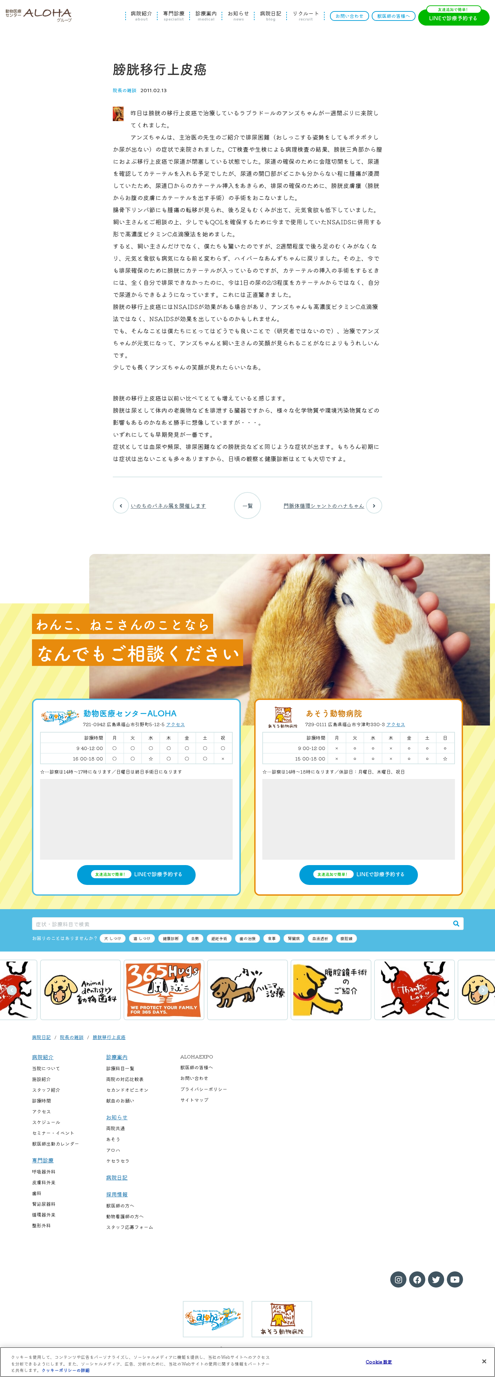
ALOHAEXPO (196, 1056)
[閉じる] (484, 1361)
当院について (46, 1068)
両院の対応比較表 (125, 1079)
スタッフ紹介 (46, 1089)
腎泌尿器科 (44, 1203)
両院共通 (115, 1128)
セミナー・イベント (53, 1132)
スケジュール (46, 1122)
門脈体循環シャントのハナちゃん (324, 505)
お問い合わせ (349, 15)
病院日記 (271, 16)
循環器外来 (44, 1214)
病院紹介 (141, 16)
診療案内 (206, 16)
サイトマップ (194, 1099)
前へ (12, 990)
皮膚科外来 (44, 1182)
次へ (483, 990)
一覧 (247, 505)
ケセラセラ (118, 1160)
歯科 (36, 1193)
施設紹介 (41, 1079)
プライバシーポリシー (203, 1089)
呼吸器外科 (44, 1171)
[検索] (456, 923)
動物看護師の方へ (125, 1216)
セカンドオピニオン (127, 1089)
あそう (113, 1139)
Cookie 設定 (379, 1361)
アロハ (113, 1150)
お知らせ (238, 16)
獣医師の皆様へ (393, 15)
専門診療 (174, 16)
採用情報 (117, 1194)
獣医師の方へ (120, 1205)
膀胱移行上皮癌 (109, 1037)
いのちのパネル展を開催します (168, 505)
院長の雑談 (124, 90)
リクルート (305, 16)
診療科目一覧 (120, 1068)
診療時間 (41, 1100)
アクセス (175, 724)
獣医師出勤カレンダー (55, 1143)
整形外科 (41, 1225)
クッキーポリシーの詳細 (65, 1370)
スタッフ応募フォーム (129, 1227)
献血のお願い (120, 1100)
